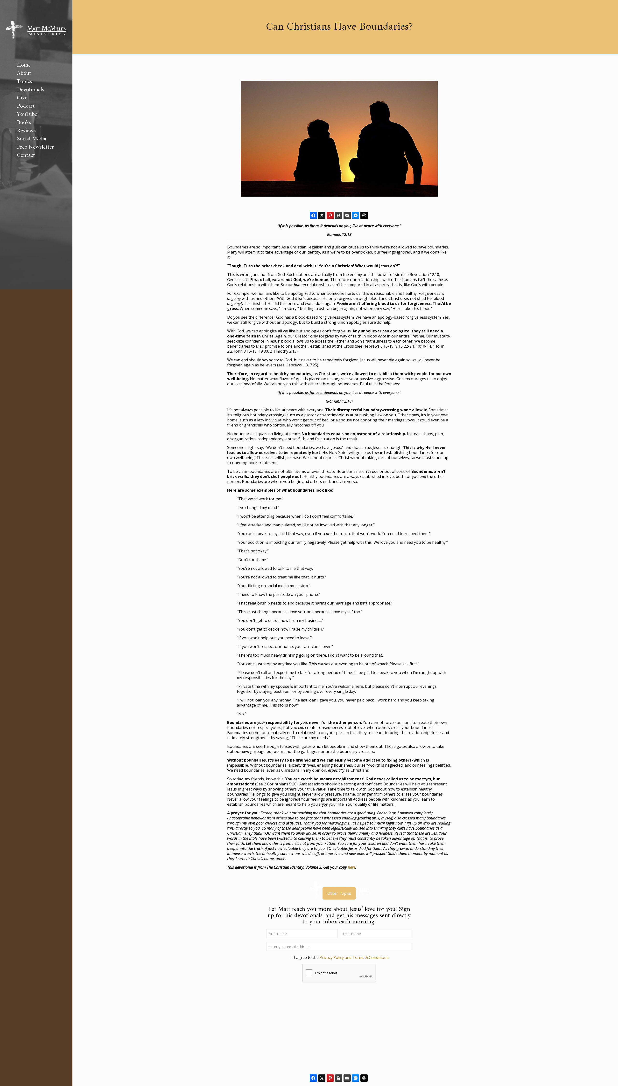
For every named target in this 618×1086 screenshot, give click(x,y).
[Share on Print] (338, 215)
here (351, 867)
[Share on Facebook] (313, 215)
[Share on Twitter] (321, 215)
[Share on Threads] (364, 215)
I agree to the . (341, 957)
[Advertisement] (339, 1031)
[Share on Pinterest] (330, 215)
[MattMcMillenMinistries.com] (36, 30)
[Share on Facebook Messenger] (355, 215)
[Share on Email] (347, 215)
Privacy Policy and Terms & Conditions (354, 957)
